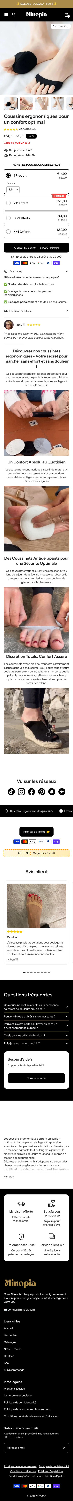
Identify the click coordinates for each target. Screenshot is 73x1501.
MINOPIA (41, 1495)
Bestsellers (11, 1335)
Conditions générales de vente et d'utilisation (31, 1416)
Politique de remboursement (20, 1466)
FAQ (6, 1363)
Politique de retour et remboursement (27, 1409)
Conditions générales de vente (26, 1476)
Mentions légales (14, 1388)
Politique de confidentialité (20, 1402)
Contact (9, 1356)
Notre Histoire (12, 1349)
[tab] (24, 972)
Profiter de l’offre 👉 (36, 831)
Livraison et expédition (18, 1395)
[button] (11, 103)
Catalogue (10, 1342)
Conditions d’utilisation (23, 1471)
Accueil (8, 1328)
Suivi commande (14, 1370)
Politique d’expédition (50, 1471)
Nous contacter (37, 1078)
